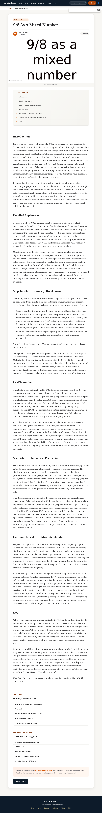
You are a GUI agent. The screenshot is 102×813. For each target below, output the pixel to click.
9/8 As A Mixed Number (43, 770)
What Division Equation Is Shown (26, 723)
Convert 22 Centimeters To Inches (27, 756)
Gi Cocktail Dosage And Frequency (27, 742)
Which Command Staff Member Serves (28, 714)
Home (20, 3)
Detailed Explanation (25, 101)
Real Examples (23, 109)
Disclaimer (41, 3)
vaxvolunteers (9, 3)
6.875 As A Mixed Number (23, 747)
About (26, 3)
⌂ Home (92, 3)
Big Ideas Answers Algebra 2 (24, 718)
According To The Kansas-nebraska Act (28, 704)
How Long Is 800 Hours (22, 751)
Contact (33, 3)
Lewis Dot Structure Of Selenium (26, 761)
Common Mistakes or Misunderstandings (32, 117)
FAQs (20, 121)
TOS (55, 3)
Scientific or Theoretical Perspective (30, 113)
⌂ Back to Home (20, 781)
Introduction (23, 97)
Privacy (49, 3)
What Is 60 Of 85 (20, 709)
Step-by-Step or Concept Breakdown (31, 105)
